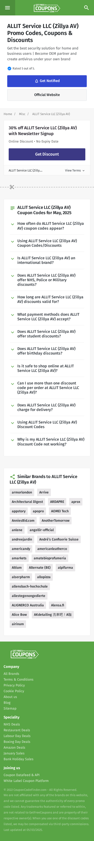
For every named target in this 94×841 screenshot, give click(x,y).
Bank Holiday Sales (19, 759)
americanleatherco (52, 549)
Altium (17, 568)
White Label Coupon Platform (26, 781)
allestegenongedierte (28, 596)
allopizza (44, 577)
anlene (17, 530)
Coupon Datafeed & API (22, 775)
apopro (38, 511)
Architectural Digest (27, 502)
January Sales (14, 753)
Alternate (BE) (40, 568)
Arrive (44, 492)
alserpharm (21, 577)
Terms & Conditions (19, 679)
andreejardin (22, 539)
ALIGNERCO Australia (28, 605)
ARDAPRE (57, 502)
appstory (19, 511)
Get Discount (47, 154)
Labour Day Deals (17, 736)
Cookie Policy (14, 691)
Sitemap (10, 708)
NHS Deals (12, 724)
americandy (21, 549)
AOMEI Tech (60, 511)
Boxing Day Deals (17, 742)
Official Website (47, 95)
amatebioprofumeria (50, 558)
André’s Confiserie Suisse (59, 539)
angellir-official (42, 530)
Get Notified (47, 81)
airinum (18, 624)
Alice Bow (19, 615)
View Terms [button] (75, 170)
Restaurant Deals (17, 730)
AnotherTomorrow (55, 521)
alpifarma (65, 568)
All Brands (11, 674)
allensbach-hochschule (30, 586)
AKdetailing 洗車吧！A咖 (53, 615)
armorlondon (22, 492)
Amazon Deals (14, 747)
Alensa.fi (57, 605)
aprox (75, 502)
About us (10, 697)
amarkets (19, 558)
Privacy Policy (14, 685)
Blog (7, 703)
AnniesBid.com (23, 521)
